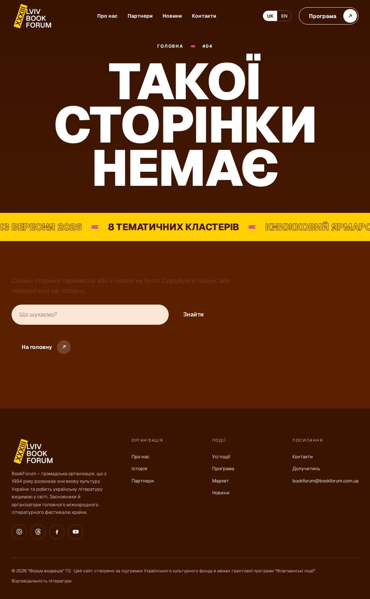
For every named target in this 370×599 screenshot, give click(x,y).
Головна (170, 46)
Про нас (107, 16)
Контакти (204, 16)
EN (284, 16)
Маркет (220, 481)
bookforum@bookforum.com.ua (325, 481)
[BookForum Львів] (32, 16)
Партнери (140, 16)
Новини (172, 16)
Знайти (193, 314)
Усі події (221, 457)
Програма (223, 468)
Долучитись (306, 468)
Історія (139, 468)
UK (270, 16)
